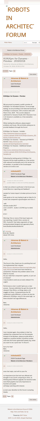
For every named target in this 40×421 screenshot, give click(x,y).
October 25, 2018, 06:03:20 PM (15, 366)
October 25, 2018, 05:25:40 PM (15, 253)
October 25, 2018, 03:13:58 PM (15, 180)
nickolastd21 (16, 171)
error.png (8, 231)
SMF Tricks (23, 415)
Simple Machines (26, 418)
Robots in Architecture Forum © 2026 (20, 409)
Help (12, 412)
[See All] (4, 50)
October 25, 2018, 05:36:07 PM (15, 322)
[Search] (30, 42)
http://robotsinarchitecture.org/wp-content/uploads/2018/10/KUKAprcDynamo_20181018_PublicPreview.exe (19, 135)
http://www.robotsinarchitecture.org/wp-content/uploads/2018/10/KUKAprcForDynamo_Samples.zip (19, 152)
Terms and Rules (19, 412)
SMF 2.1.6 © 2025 (14, 418)
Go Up (4, 396)
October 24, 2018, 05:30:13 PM (12, 92)
